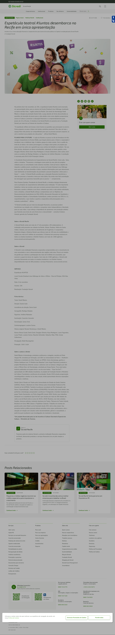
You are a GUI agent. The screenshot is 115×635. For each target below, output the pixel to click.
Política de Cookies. (13, 618)
